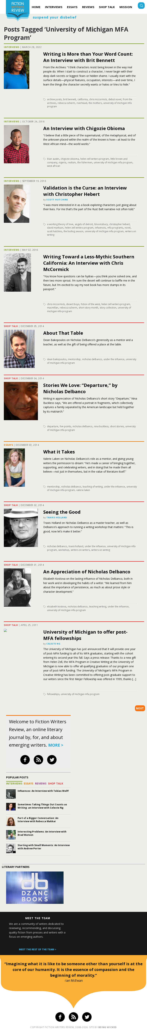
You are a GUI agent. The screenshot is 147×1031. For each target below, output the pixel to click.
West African (53, 166)
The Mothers (95, 103)
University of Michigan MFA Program (113, 162)
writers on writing (100, 550)
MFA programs (115, 227)
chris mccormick (98, 99)
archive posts (54, 99)
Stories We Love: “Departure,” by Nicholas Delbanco (80, 388)
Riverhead (82, 103)
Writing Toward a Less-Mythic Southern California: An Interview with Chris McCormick (88, 262)
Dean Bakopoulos (56, 359)
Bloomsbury (101, 224)
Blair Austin (53, 158)
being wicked (107, 1027)
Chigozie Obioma (70, 158)
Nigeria (62, 162)
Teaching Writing (97, 606)
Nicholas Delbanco (92, 359)
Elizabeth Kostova (56, 606)
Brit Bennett (69, 99)
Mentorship (74, 359)
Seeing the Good (62, 512)
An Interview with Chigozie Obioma (84, 128)
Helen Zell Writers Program (94, 158)
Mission (125, 7)
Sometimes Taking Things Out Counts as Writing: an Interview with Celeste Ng (42, 806)
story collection (108, 307)
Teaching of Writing (93, 486)
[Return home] (17, 11)
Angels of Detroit (84, 224)
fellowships (53, 694)
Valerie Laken (83, 490)
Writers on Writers (80, 550)
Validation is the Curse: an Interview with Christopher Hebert (85, 191)
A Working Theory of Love (60, 224)
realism (72, 162)
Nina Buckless (101, 426)
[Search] (141, 6)
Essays (72, 7)
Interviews (53, 7)
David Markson (55, 227)
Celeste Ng (53, 643)
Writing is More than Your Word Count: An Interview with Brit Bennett (88, 57)
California (83, 99)
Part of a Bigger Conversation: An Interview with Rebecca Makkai (38, 819)
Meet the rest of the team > (37, 949)
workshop (63, 550)
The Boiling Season (73, 231)
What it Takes (59, 451)
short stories (117, 426)
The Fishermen (84, 162)
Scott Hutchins (57, 199)
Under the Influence (114, 359)
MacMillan (52, 307)
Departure (52, 426)
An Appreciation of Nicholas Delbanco (86, 571)
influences (100, 227)
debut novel (114, 99)
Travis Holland (56, 517)
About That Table (63, 333)
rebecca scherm (66, 103)
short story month (88, 307)
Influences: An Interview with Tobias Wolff (43, 791)
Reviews (88, 7)
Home (36, 7)
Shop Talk (107, 7)
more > (55, 745)
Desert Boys (72, 304)
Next (140, 708)
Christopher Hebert (119, 224)
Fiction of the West (90, 304)
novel (128, 227)
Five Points (65, 426)
